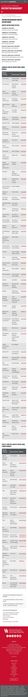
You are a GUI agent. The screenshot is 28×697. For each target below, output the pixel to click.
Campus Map (5, 619)
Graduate (14, 669)
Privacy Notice (23, 690)
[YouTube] (20, 636)
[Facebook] (7, 636)
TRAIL (17, 689)
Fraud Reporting (21, 689)
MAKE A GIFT (14, 679)
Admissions (14, 671)
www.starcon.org (23, 553)
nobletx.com (24, 311)
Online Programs (14, 674)
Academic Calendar (4, 687)
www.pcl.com (22, 527)
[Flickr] (12, 636)
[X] (10, 636)
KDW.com (23, 268)
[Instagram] (15, 636)
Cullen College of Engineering (10, 6)
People (14, 664)
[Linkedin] (18, 636)
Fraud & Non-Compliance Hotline (7, 690)
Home (2, 15)
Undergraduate (14, 668)
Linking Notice (16, 690)
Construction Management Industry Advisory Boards (13, 600)
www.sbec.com (22, 546)
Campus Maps (11, 687)
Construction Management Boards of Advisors (11, 16)
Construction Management (11, 8)
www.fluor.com (23, 490)
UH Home (22, 686)
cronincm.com (24, 155)
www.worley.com (23, 583)
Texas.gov (3, 689)
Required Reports (4, 693)
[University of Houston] (8, 1)
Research (14, 666)
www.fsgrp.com (23, 570)
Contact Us (14, 656)
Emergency (17, 687)
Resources (14, 672)
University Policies (4, 695)
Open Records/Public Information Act (8, 691)
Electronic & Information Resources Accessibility (17, 693)
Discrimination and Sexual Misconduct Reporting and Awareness (13, 694)
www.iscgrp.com (23, 498)
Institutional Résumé (20, 691)
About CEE (14, 663)
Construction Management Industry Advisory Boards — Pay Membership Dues (13, 604)
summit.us (21, 561)
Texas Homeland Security (10, 689)
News (14, 675)
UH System (22, 687)
